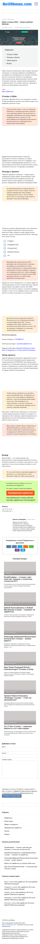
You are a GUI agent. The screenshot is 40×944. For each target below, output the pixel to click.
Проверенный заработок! (20, 493)
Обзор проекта (12, 60)
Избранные (8, 818)
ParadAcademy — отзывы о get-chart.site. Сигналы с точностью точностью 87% (18, 579)
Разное (6, 831)
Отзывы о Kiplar (12, 54)
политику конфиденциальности (22, 793)
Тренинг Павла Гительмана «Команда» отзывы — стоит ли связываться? (17, 698)
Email (4, 753)
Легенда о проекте (13, 57)
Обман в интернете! (11, 824)
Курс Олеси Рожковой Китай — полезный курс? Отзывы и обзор (18, 668)
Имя (4, 747)
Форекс (7, 834)
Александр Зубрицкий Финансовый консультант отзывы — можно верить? (20, 639)
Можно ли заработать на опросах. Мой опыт (19, 863)
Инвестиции (8, 821)
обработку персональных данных (25, 791)
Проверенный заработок (13, 828)
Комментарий (7, 759)
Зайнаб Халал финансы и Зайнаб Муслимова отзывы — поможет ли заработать (19, 610)
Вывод (9, 63)
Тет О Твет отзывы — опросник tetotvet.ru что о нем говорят (18, 727)
